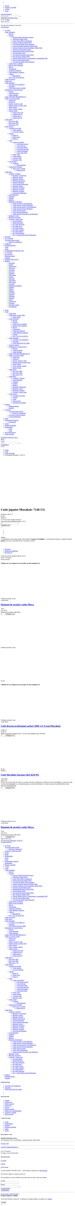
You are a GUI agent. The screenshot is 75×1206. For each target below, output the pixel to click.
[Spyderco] (12, 301)
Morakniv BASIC (18, 179)
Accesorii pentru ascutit (12, 240)
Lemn (6, 247)
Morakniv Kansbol (18, 191)
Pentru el (15, 139)
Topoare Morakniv (18, 182)
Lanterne (7, 258)
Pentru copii (16, 137)
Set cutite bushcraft (18, 233)
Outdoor (7, 404)
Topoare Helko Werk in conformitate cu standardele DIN (30, 58)
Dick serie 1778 (13, 125)
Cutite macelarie (10, 83)
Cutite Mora (8, 172)
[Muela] (11, 291)
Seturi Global (13, 107)
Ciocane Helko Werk (18, 53)
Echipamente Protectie (11, 420)
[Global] (11, 272)
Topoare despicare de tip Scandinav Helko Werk (27, 48)
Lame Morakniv (14, 195)
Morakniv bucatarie (15, 217)
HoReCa (11, 200)
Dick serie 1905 (13, 123)
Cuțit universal (20, 146)
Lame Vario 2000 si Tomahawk (22, 41)
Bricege (11, 34)
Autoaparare (12, 69)
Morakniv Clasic (14, 216)
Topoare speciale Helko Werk (21, 49)
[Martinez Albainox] (15, 286)
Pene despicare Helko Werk (21, 56)
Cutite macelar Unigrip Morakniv (22, 205)
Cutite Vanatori (13, 95)
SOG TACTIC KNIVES (16, 77)
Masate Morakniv (17, 223)
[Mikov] (11, 287)
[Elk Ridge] (12, 266)
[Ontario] (12, 293)
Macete (11, 67)
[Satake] (11, 298)
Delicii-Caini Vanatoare (16, 65)
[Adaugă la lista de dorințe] (1, 527)
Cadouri (11, 74)
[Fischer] (12, 268)
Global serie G (16, 116)
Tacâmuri (15, 163)
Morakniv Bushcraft (18, 181)
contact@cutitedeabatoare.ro (9, 1147)
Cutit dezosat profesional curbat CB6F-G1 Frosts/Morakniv (31, 726)
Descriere (8, 549)
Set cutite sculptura (18, 230)
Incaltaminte (12, 422)
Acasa (6, 11)
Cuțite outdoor (16, 130)
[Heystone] (12, 275)
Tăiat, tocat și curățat (18, 168)
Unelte (7, 424)
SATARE (12, 86)
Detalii (50, 1199)
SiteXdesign (43, 1170)
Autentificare (5, 1190)
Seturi (6, 418)
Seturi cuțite (16, 154)
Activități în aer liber (15, 128)
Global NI (12, 102)
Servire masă (13, 161)
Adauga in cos (6, 525)
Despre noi (8, 1105)
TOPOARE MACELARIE (17, 88)
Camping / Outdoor (15, 174)
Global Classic (13, 111)
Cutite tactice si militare (16, 63)
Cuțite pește (8, 81)
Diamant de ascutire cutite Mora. (17, 604)
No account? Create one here (10, 1194)
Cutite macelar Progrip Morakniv (22, 209)
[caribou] (12, 263)
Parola (3, 1184)
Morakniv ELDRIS (18, 188)
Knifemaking (9, 427)
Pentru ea (15, 135)
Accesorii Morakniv (15, 417)
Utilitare (11, 198)
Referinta (4, 514)
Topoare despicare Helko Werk (22, 42)
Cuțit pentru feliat (21, 153)
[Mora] (11, 289)
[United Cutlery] (14, 305)
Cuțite (10, 140)
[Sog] (11, 300)
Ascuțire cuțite (16, 158)
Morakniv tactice (17, 186)
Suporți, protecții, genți (16, 104)
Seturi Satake (16, 317)
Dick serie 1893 (13, 121)
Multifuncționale (10, 256)
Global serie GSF (17, 112)
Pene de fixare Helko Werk (20, 60)
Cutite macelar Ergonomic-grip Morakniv (25, 214)
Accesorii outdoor (18, 132)
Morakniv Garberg (18, 189)
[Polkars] (12, 296)
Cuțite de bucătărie (18, 142)
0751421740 (5, 1143)
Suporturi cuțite (17, 160)
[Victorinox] (13, 307)
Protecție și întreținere (15, 242)
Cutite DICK (9, 119)
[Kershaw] (12, 280)
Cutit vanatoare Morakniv (20, 184)
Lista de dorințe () (6, 14)
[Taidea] (11, 303)
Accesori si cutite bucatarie (17, 415)
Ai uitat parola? (5, 1188)
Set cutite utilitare (17, 231)
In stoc (3, 558)
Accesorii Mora (17, 221)
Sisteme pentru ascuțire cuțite (17, 105)
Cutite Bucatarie (14, 93)
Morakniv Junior (17, 177)
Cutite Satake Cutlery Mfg (17, 315)
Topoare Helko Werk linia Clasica (22, 37)
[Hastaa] (11, 273)
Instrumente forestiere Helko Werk (23, 51)
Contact (7, 9)
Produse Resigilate (10, 425)
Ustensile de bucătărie (15, 167)
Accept (4, 1202)
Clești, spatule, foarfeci (16, 109)
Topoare (11, 35)
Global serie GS (17, 114)
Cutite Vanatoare (10, 32)
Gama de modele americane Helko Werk (25, 46)
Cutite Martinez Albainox (16, 72)
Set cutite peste (17, 226)
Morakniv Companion (19, 175)
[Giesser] (12, 270)
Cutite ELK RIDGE (15, 70)
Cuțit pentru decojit (22, 144)
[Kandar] (12, 279)
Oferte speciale (9, 434)
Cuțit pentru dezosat (22, 149)
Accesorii (8, 410)
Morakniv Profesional (15, 202)
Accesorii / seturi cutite (16, 219)
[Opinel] (11, 294)
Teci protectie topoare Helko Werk (23, 55)
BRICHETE (16, 76)
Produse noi (8, 1102)
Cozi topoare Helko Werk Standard (23, 44)
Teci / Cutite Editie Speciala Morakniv (24, 235)
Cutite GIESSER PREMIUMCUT (15, 97)
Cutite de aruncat (10, 79)
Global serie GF (17, 118)
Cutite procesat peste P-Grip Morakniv (24, 207)
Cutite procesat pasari (19, 210)
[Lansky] (12, 284)
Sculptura (11, 196)
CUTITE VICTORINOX (17, 84)
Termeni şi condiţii (10, 7)
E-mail (3, 1181)
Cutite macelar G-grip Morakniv (22, 203)
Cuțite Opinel (9, 126)
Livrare (7, 6)
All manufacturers (10, 432)
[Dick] (11, 265)
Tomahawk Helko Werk (19, 39)
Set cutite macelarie (18, 224)
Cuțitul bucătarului (22, 151)
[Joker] (11, 277)
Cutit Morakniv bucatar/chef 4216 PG (20, 774)
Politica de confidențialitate (13, 1111)
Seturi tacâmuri (21, 165)
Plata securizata (9, 1109)
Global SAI (12, 100)
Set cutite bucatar (17, 228)
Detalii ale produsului (11, 551)
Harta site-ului (9, 1114)
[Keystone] (12, 282)
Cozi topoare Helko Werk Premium (23, 62)
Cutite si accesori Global (12, 98)
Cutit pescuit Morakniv (19, 193)
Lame (6, 249)
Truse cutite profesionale (20, 212)
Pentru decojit (20, 170)
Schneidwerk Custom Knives (14, 90)
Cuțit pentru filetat (22, 147)
